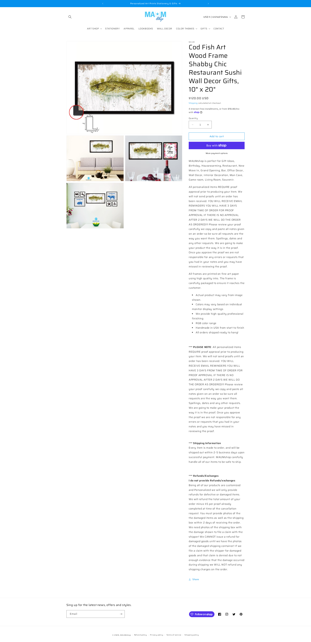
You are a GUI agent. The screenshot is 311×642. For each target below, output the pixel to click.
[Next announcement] (208, 3)
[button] (70, 16)
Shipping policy (191, 635)
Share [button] (195, 579)
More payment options (217, 153)
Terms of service (173, 635)
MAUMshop (125, 635)
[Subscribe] (121, 614)
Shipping (193, 103)
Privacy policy (156, 635)
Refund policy (140, 635)
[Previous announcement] (102, 3)
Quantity (193, 118)
